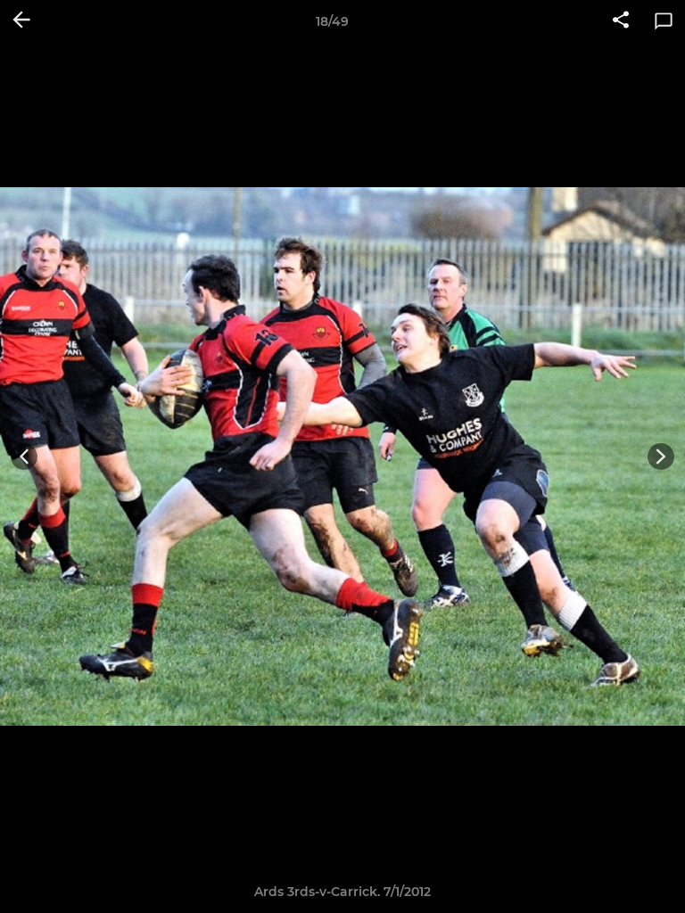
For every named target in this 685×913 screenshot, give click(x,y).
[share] (620, 21)
